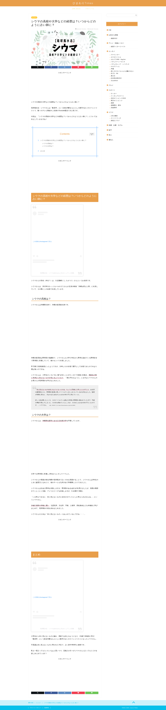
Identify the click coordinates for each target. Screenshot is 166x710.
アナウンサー (115, 54)
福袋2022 (114, 38)
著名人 (111, 140)
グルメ (111, 85)
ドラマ (111, 112)
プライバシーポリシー (35, 707)
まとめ (42, 151)
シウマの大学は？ (48, 146)
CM (110, 30)
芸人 (110, 135)
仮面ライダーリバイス (118, 46)
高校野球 (114, 107)
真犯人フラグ (115, 120)
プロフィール (89, 8)
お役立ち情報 (113, 35)
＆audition (114, 80)
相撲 (112, 103)
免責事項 (46, 707)
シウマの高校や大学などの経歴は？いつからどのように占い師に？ (63, 140)
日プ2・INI (114, 73)
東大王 (113, 76)
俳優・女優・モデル (116, 125)
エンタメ (34, 17)
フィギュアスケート (117, 96)
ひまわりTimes (83, 3)
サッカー (114, 93)
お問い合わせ (76, 8)
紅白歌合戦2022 (116, 78)
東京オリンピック (116, 100)
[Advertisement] (64, 87)
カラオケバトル (116, 57)
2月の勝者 (114, 116)
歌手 (110, 130)
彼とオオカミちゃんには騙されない (122, 71)
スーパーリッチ (116, 118)
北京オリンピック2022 (118, 98)
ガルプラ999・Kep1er (118, 59)
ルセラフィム (115, 66)
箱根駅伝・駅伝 (116, 105)
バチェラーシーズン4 (118, 61)
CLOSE (91, 134)
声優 (112, 69)
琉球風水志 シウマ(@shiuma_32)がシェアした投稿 (57, 273)
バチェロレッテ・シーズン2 (120, 64)
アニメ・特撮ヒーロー (116, 43)
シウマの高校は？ (48, 143)
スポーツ (112, 90)
